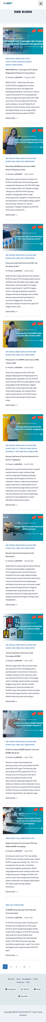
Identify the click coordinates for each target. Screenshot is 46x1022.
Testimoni (20, 982)
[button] (41, 3)
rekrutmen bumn (14, 65)
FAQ (28, 982)
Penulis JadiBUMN (15, 77)
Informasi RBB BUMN (15, 158)
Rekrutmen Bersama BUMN (18, 62)
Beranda (11, 979)
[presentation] (23, 40)
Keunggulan (26, 979)
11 (24, 967)
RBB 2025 (20, 161)
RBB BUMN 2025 (22, 59)
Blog (18, 979)
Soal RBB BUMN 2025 (25, 838)
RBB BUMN (10, 59)
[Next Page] (29, 967)
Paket (35, 979)
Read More (12, 118)
